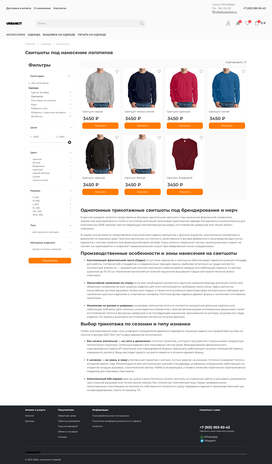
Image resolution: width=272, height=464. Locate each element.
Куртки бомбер (40, 92)
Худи (34, 104)
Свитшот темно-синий (139, 111)
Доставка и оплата (18, 8)
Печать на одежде (92, 34)
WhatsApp (211, 436)
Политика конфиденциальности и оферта (116, 421)
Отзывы (62, 437)
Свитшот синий (219, 111)
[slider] (69, 142)
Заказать (100, 125)
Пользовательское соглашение (110, 415)
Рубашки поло (39, 108)
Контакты (59, 8)
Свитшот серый (92, 111)
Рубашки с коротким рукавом (48, 112)
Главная (30, 43)
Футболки (36, 116)
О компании (42, 8)
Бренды (29, 421)
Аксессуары (15, 34)
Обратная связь (67, 415)
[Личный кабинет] (228, 23)
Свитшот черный (93, 177)
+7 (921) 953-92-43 (254, 8)
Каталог (29, 415)
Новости (97, 426)
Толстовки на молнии (43, 100)
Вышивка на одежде (59, 34)
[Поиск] (142, 23)
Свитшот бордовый (179, 177)
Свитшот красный (178, 111)
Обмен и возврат (68, 431)
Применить (49, 260)
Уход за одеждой (68, 426)
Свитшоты (37, 96)
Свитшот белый (135, 177)
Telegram (210, 440)
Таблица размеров (69, 421)
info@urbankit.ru (226, 12)
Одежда (34, 34)
